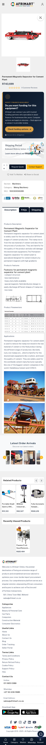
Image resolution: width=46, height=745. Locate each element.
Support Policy (8, 669)
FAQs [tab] (24, 210)
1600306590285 (16, 191)
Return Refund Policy (11, 662)
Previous (36, 480)
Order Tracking (8, 645)
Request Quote (18, 167)
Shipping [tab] (36, 210)
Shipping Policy (32, 154)
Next (41, 480)
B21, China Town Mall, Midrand (15, 595)
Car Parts (6, 614)
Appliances (6, 608)
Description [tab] (10, 210)
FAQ (4, 672)
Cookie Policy (7, 665)
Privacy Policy (8, 659)
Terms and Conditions (11, 656)
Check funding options (18, 129)
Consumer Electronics (11, 624)
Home (4, 632)
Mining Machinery (21, 187)
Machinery (16, 184)
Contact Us (7, 638)
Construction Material (11, 620)
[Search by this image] (40, 18)
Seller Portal (7, 648)
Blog (4, 641)
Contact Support (35, 167)
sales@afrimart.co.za (12, 598)
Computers (6, 617)
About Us (6, 635)
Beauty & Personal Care (12, 611)
